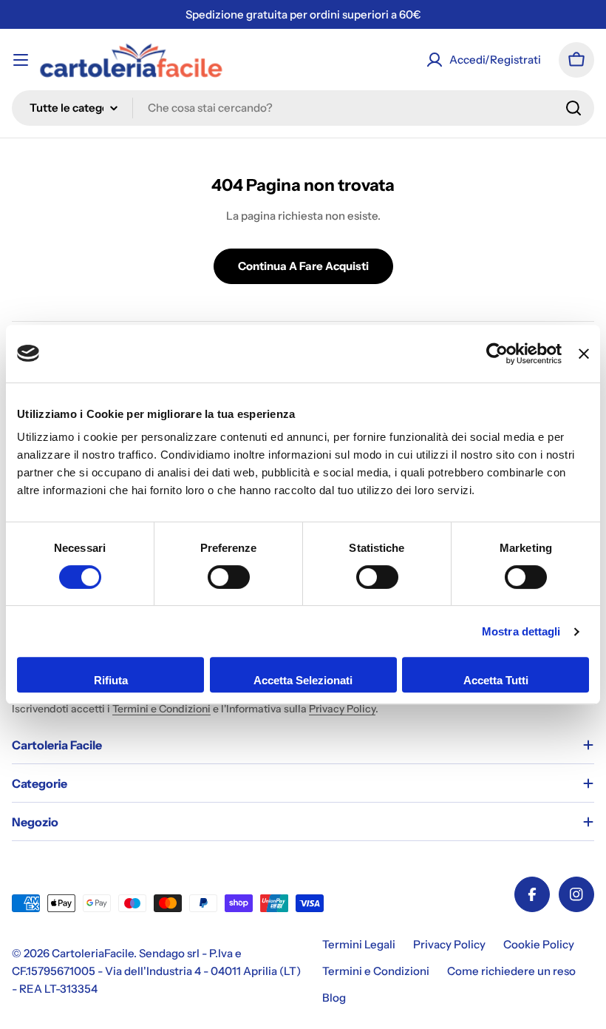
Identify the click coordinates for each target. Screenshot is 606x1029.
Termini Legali (358, 944)
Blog (334, 998)
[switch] (229, 577)
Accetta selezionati (303, 680)
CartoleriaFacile (93, 953)
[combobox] (303, 108)
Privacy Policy (342, 708)
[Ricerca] (573, 108)
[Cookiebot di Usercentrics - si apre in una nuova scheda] (497, 354)
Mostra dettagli (521, 631)
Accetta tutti (495, 680)
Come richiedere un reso (511, 971)
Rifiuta (111, 680)
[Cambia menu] (21, 60)
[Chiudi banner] (584, 353)
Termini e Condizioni (161, 708)
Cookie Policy (538, 944)
